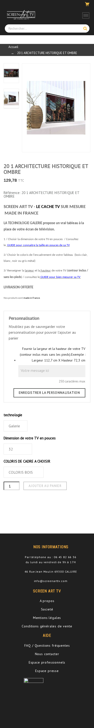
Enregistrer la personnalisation (49, 393)
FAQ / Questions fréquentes (47, 645)
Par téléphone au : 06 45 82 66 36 (50, 557)
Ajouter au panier (45, 486)
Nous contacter (47, 654)
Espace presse (47, 671)
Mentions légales (47, 618)
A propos (47, 601)
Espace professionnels (47, 662)
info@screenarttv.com (50, 581)
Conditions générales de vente (47, 626)
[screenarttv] (20, 14)
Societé (47, 609)
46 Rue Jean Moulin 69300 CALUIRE (51, 571)
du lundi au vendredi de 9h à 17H (51, 562)
